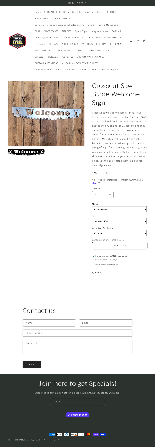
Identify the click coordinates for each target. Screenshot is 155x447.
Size (94, 216)
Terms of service (65, 440)
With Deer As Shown (102, 228)
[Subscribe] (101, 401)
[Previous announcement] (8, 3)
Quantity (96, 189)
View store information (106, 265)
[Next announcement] (146, 3)
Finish (95, 204)
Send (32, 364)
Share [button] (98, 272)
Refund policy (49, 440)
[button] (56, 12)
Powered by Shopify (32, 440)
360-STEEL (19, 440)
